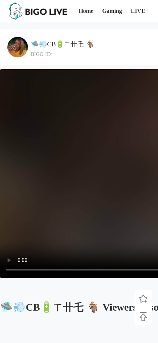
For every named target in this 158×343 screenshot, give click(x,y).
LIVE (138, 11)
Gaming (112, 11)
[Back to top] (143, 316)
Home (86, 11)
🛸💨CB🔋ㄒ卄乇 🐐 (62, 44)
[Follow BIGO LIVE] (143, 299)
